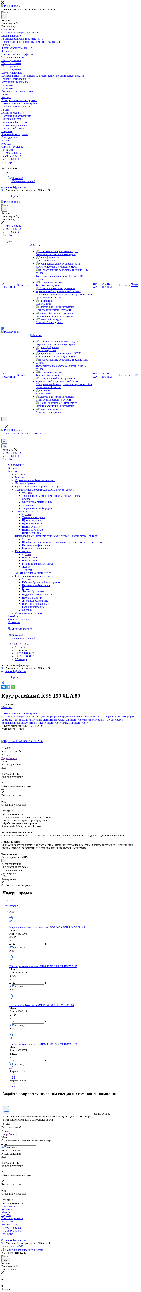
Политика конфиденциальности (24, 1249)
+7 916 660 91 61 (11, 159)
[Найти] (4, 16)
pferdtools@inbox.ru (15, 187)
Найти (6, 1260)
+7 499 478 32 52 (12, 152)
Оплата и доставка (12, 1218)
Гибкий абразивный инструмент (41, 582)
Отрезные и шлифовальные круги (21, 716)
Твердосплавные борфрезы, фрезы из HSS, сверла (51, 495)
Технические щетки (33, 517)
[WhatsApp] (13, 687)
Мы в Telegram (10, 1246)
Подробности (9, 758)
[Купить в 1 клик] (11, 918)
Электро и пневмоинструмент (43, 722)
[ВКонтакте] (3, 687)
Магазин (20, 477)
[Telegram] (8, 687)
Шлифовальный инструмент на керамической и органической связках (63, 542)
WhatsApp (7, 162)
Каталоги (6, 1209)
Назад (22, 474)
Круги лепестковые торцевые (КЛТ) (82, 716)
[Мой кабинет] (2, 423)
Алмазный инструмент (74, 722)
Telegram (13, 196)
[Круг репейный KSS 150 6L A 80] (22, 741)
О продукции (9, 1206)
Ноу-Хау (6, 1215)
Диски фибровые (51, 716)
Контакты (7, 1221)
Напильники (29, 557)
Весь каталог (10, 905)
